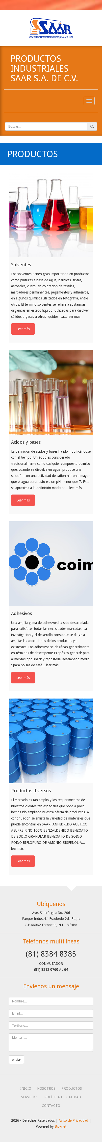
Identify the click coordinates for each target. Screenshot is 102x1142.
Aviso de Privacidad (73, 1120)
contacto (51, 1106)
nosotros (46, 1088)
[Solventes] (51, 215)
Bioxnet (60, 1126)
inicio (25, 1088)
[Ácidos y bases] (51, 392)
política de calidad (62, 1097)
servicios (29, 1097)
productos (71, 1088)
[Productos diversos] (51, 741)
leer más (74, 317)
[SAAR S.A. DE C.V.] (51, 28)
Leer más (23, 329)
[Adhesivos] (51, 563)
